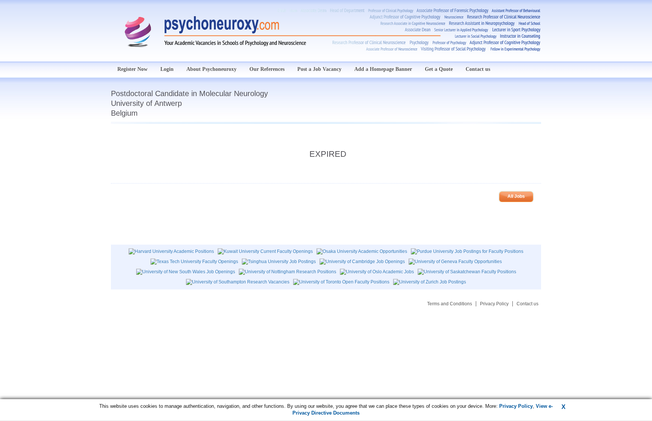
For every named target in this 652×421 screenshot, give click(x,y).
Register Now (132, 69)
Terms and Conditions (449, 303)
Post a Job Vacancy (319, 69)
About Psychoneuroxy (211, 69)
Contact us (478, 69)
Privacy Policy (494, 303)
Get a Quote (439, 69)
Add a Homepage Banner (383, 69)
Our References (266, 69)
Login (167, 69)
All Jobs (516, 196)
